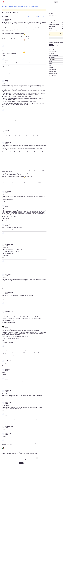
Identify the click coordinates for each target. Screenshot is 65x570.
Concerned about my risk (56, 15)
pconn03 (6, 232)
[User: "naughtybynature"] (3, 66)
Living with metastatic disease (56, 24)
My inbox (50, 65)
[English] (7, 2)
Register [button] (57, 45)
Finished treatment (56, 22)
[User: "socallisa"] (3, 448)
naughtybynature (7, 65)
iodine (6, 224)
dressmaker (6, 80)
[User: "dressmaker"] (3, 81)
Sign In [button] (51, 45)
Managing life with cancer (56, 20)
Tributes (56, 28)
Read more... (53, 34)
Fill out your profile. (58, 37)
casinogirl (6, 191)
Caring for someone (56, 26)
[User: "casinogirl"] (3, 192)
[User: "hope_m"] (3, 346)
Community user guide (52, 69)
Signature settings (51, 53)
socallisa (6, 447)
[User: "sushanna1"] (3, 361)
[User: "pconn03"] (3, 206)
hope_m (6, 345)
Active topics (51, 63)
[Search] (53, 2)
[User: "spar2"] (3, 440)
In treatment (56, 18)
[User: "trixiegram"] (3, 20)
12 (43, 16)
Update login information (53, 51)
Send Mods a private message (53, 55)
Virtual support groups (52, 71)
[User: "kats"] (3, 110)
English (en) (48, 2)
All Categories (51, 13)
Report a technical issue (52, 75)
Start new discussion (52, 57)
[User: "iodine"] (3, 59)
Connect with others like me (56, 17)
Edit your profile (51, 49)
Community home (52, 59)
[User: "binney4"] (3, 46)
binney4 (6, 45)
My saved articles (51, 67)
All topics (50, 61)
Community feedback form (53, 73)
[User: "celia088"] (3, 326)
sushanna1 (6, 360)
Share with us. (20, 9)
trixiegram (6, 19)
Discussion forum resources (56, 30)
